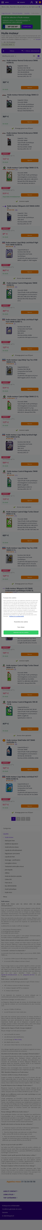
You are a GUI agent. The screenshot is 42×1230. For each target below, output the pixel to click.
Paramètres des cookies (21, 622)
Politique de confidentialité (16, 616)
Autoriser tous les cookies (21, 632)
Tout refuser (21, 627)
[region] (21, 615)
